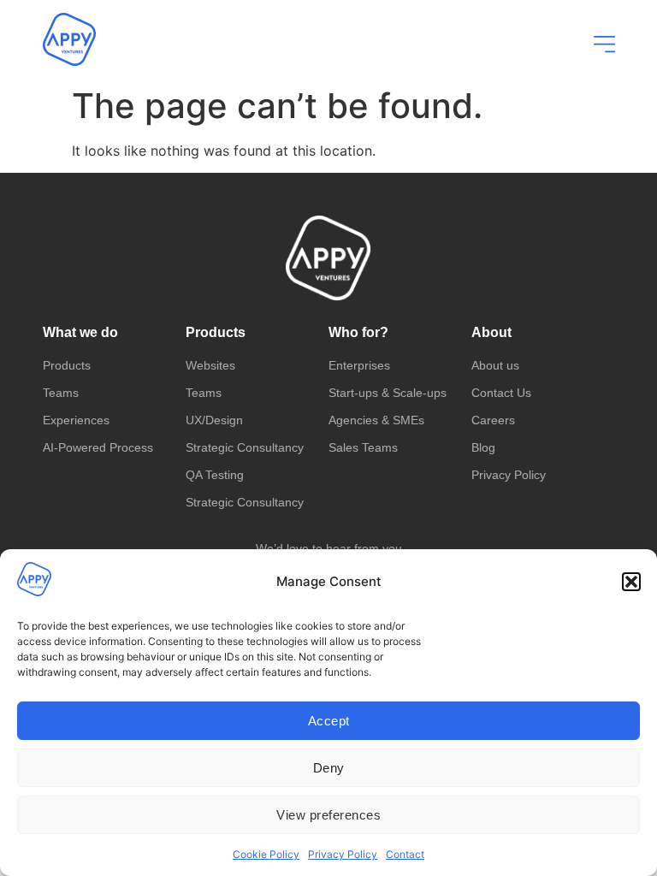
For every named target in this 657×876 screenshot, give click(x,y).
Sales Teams (363, 447)
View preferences (328, 815)
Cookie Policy (266, 854)
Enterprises (359, 365)
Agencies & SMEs (376, 420)
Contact (405, 854)
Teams (61, 393)
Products (67, 365)
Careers (493, 420)
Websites (210, 365)
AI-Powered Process (98, 447)
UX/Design (214, 420)
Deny (329, 768)
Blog (483, 447)
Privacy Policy (342, 854)
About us (495, 365)
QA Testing (215, 475)
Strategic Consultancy (245, 447)
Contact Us (501, 393)
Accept (329, 720)
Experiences (76, 420)
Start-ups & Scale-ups (387, 393)
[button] (631, 581)
